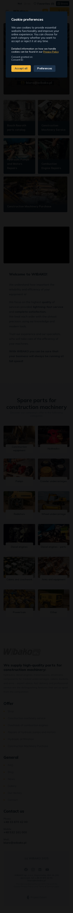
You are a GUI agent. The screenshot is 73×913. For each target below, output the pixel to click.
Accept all (21, 68)
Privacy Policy (51, 51)
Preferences (44, 68)
